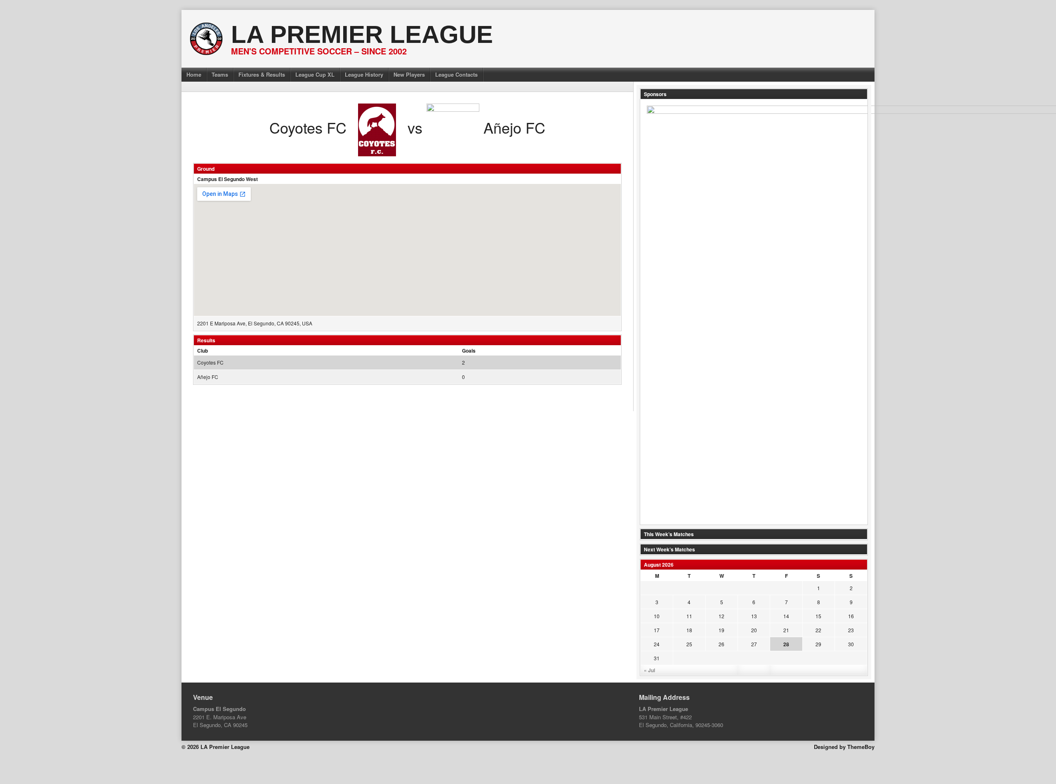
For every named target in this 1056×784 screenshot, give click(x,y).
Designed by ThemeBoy (844, 747)
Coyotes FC (210, 362)
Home (193, 74)
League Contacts (456, 74)
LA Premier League (362, 34)
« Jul (649, 670)
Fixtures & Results (261, 74)
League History (364, 74)
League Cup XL (315, 74)
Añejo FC (207, 376)
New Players (409, 74)
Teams (220, 74)
